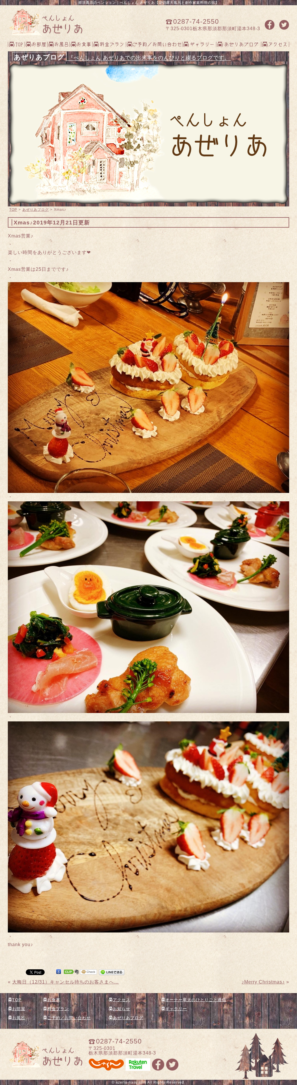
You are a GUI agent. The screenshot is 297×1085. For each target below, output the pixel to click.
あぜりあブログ (241, 44)
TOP (19, 44)
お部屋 (39, 44)
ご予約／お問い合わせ (157, 44)
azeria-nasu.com (131, 1082)
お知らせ (121, 1008)
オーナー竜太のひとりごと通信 (195, 999)
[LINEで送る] (111, 971)
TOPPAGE (45, 22)
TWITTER (284, 25)
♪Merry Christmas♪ (263, 981)
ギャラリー (202, 44)
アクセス (278, 44)
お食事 (84, 44)
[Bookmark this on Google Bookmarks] (58, 971)
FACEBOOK (270, 25)
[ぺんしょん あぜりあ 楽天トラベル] (138, 1068)
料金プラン (112, 44)
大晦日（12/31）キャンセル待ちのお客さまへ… (65, 981)
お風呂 (61, 44)
